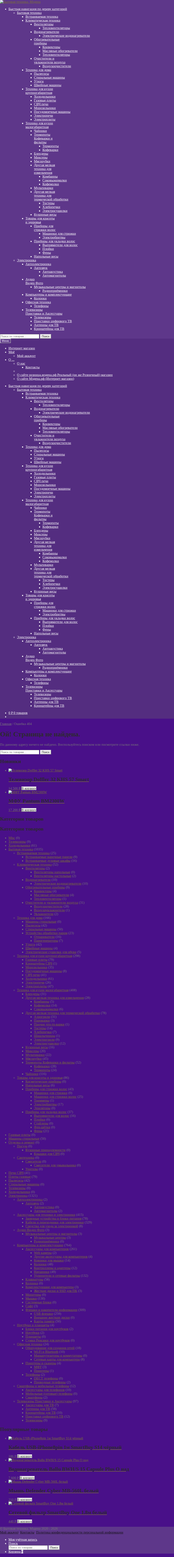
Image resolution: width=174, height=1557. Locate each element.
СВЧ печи (41, 104)
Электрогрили (44, 1039)
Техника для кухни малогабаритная (43, 990)
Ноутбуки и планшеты (33, 1325)
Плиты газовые (19, 1176)
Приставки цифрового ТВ (53, 321)
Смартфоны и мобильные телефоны (43, 1386)
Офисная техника (38, 302)
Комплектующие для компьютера (49, 1287)
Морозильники (45, 108)
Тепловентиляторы (56, 28)
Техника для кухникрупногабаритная (39, 91)
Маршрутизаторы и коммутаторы (58, 1355)
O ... (11, 359)
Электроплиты (44, 119)
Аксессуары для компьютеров (47, 1249)
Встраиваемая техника (41, 16)
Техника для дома (38, 70)
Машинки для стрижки (59, 233)
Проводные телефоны (50, 1382)
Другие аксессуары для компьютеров (61, 1256)
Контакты (32, 367)
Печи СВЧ (16, 1173)
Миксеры (41, 157)
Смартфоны (34, 1397)
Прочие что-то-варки (49, 1024)
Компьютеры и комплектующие (48, 294)
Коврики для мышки (49, 1260)
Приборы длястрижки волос (45, 228)
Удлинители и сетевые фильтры (57, 1275)
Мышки (31, 1298)
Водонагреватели (46, 32)
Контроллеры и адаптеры (52, 1268)
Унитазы (31, 1169)
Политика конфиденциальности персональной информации (79, 1532)
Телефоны (41, 306)
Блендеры (41, 153)
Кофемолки (50, 184)
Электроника (26, 260)
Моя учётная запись (22, 1539)
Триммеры (41, 1100)
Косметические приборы (43, 1081)
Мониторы (33, 1294)
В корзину (28, 788)
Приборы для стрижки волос (46, 1089)
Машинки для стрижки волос (55, 1096)
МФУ (38, 1367)
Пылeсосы (41, 74)
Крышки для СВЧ (47, 1154)
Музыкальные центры (50, 1237)
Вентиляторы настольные (52, 876)
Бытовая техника (29, 13)
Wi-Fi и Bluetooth (46, 1352)
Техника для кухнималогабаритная (39, 125)
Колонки (40, 298)
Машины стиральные (40, 921)
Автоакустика (52, 271)
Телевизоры (42, 317)
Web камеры (43, 1253)
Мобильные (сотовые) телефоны (49, 1393)
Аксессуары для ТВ (39, 1405)
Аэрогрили (42, 1017)
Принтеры (41, 1371)
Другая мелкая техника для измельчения (54, 998)
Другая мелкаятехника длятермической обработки (51, 195)
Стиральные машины (49, 77)
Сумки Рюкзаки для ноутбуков (47, 1340)
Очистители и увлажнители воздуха (51, 902)
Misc (11, 838)
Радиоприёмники (55, 290)
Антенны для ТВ (46, 325)
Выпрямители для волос (60, 245)
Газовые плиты (45, 100)
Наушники (41, 1272)
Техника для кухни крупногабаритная (44, 956)
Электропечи (43, 115)
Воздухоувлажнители (49, 910)
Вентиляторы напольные (52, 872)
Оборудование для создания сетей (50, 1348)
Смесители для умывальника (55, 1165)
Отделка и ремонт (21, 1142)
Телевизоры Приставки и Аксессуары (44, 1401)
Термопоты (50, 146)
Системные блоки (38, 1302)
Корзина (15, 1551)
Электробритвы (53, 237)
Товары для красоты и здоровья (40, 1077)
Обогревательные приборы (45, 887)
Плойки (48, 249)
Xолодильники (19, 845)
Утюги (39, 81)
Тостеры (48, 203)
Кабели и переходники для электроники (54, 1222)
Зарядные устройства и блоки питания (53, 1218)
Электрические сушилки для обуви (50, 952)
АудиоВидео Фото (34, 281)
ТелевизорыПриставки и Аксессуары (43, 311)
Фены (46, 252)
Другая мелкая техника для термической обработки (62, 1013)
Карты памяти (44, 1321)
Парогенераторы (46, 940)
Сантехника (25, 1157)
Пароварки (42, 1020)
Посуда (22, 1146)
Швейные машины (47, 85)
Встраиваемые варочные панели (49, 857)
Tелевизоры (17, 841)
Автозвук (41, 268)
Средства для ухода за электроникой (51, 1226)
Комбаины (50, 176)
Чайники (40, 131)
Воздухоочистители (56, 66)
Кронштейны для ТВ (49, 329)
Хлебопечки (51, 207)
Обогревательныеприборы (47, 41)
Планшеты (33, 1336)
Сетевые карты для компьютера (57, 1359)
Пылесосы (33, 925)
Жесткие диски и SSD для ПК (55, 1291)
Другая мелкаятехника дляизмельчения (44, 168)
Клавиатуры (34, 1279)
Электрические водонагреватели (66, 35)
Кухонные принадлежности (45, 1150)
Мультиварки (43, 188)
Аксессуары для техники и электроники (46, 1214)
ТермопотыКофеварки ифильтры (43, 138)
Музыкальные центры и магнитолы (60, 287)
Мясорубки (42, 161)
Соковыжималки (54, 180)
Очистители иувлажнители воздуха (49, 60)
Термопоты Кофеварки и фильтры (50, 1062)
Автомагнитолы (54, 275)
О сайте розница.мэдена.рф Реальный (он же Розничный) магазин (65, 375)
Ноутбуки (32, 1333)
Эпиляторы (42, 1108)
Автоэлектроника (38, 264)
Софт (29, 1306)
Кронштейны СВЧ (38, 963)
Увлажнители (43, 914)
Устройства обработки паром (46, 933)
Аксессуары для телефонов (45, 1390)
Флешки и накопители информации (51, 1310)
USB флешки (43, 1313)
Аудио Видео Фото (31, 1230)
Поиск (45, 336)
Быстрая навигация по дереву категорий (37, 9)
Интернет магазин (21, 348)
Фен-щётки (42, 1127)
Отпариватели (44, 937)
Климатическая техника (42, 20)
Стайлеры (41, 1123)
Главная (5, 724)
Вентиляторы (43, 24)
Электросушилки (54, 211)
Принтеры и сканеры (40, 1363)
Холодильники (45, 96)
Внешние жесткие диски (52, 1317)
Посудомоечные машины (52, 112)
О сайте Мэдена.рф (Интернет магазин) (45, 378)
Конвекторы (51, 47)
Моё (11, 352)
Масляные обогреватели (60, 51)
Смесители (33, 1161)
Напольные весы (46, 256)
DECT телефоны (46, 1378)
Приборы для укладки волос (54, 241)
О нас (21, 363)
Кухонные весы (45, 214)
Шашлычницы (44, 1036)
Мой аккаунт (26, 356)
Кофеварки (50, 150)
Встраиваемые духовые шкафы (47, 860)
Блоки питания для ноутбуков (47, 1329)
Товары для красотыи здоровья (40, 220)
